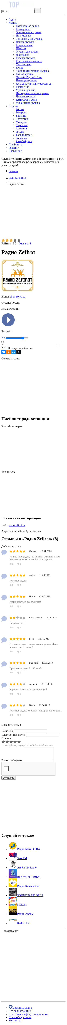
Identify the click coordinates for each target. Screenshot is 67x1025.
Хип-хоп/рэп (23, 64)
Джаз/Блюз (22, 54)
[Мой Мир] (13, 352)
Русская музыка (25, 57)
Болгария (21, 138)
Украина (21, 115)
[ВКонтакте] (3, 352)
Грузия (20, 131)
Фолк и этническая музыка (32, 70)
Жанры (13, 22)
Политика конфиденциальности (28, 1014)
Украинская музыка (28, 102)
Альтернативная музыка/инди (34, 83)
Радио (12, 19)
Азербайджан (24, 141)
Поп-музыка (23, 35)
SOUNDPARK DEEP (30, 895)
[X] (18, 352)
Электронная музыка (28, 32)
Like (63, 345)
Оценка (6, 738)
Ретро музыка (24, 45)
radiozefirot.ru (17, 525)
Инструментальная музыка (32, 93)
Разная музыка (25, 73)
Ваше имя (7, 730)
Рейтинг (14, 147)
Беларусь (21, 112)
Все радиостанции (20, 1010)
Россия (20, 109)
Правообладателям (20, 1017)
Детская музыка (25, 96)
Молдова (21, 122)
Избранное (15, 150)
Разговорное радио (27, 25)
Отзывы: (25, 243)
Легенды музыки (26, 80)
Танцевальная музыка (29, 38)
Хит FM (22, 858)
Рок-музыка (23, 29)
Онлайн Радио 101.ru (29, 77)
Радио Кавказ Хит (28, 886)
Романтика (22, 86)
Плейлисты (16, 144)
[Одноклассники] (8, 352)
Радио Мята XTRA (28, 849)
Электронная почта (13, 734)
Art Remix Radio (27, 867)
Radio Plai (23, 923)
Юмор (19, 67)
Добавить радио (22, 1007)
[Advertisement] (33, 213)
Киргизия (22, 125)
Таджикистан (24, 134)
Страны (13, 106)
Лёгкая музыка (25, 41)
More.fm (22, 904)
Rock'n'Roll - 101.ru (28, 876)
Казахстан (22, 118)
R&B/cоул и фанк (26, 99)
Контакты (15, 1020)
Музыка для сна (25, 90)
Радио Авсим (25, 913)
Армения (21, 128)
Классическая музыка (29, 61)
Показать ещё (9, 930)
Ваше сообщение (11, 760)
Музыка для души (27, 51)
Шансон (21, 48)
